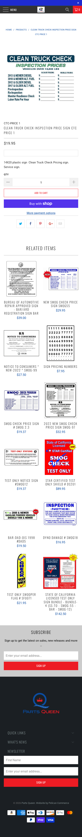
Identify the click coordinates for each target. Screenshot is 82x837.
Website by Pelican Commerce (52, 803)
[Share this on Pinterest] (40, 224)
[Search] (68, 9)
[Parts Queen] (41, 9)
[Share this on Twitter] (20, 224)
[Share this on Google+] (50, 224)
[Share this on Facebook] (30, 224)
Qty (6, 174)
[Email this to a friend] (60, 224)
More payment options (41, 213)
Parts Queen (28, 803)
